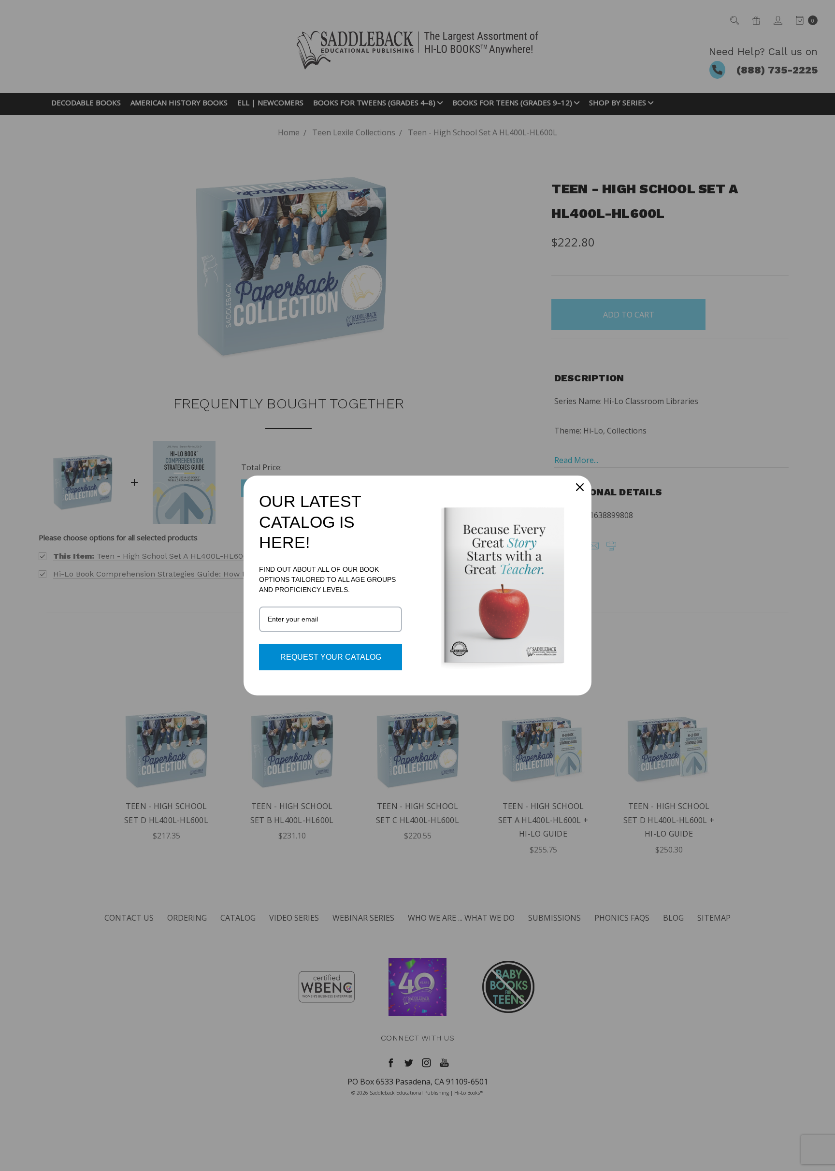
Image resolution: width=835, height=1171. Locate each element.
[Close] (579, 487)
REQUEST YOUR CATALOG (330, 657)
